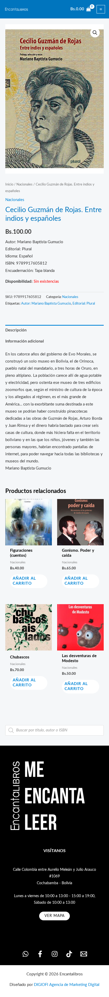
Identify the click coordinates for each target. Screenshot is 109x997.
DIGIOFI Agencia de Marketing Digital (66, 985)
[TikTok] (69, 954)
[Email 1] (83, 954)
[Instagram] (54, 954)
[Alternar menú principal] (101, 9)
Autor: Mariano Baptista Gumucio (46, 303)
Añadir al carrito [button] (24, 580)
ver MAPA (54, 916)
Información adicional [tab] (24, 341)
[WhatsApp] (25, 954)
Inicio (9, 184)
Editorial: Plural (83, 303)
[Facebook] (40, 954)
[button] (95, 32)
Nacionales (24, 184)
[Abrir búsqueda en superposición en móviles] (54, 730)
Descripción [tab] (15, 330)
